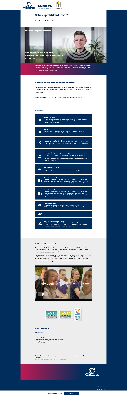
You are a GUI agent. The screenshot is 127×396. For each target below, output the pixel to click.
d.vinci (104, 389)
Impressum (95, 386)
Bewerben (71, 393)
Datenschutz (102, 386)
